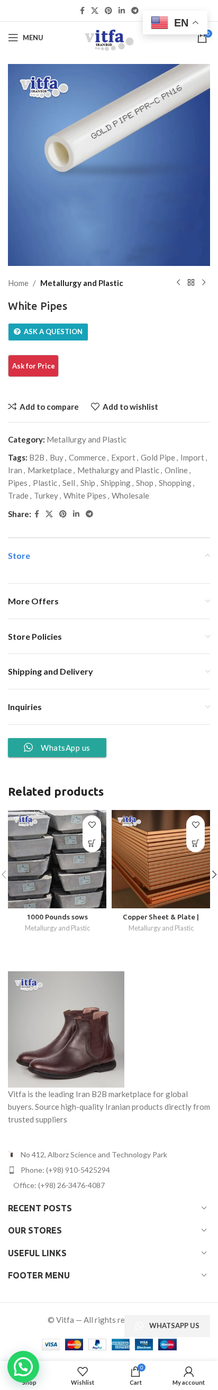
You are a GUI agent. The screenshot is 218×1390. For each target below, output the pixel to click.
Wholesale (130, 495)
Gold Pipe (158, 457)
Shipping (116, 482)
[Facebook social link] (82, 11)
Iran (15, 470)
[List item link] (109, 1170)
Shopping (175, 482)
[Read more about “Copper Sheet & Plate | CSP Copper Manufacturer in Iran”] (195, 843)
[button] (23, 1367)
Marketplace (50, 470)
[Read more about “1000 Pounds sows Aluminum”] (92, 843)
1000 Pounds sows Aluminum (57, 921)
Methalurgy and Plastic (118, 470)
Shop (144, 482)
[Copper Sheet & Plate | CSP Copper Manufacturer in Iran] (161, 859)
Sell (68, 482)
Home (18, 283)
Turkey (46, 495)
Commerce (87, 457)
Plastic (45, 482)
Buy (56, 457)
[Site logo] (108, 36)
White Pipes (84, 495)
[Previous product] (178, 283)
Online (176, 470)
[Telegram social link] (135, 11)
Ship (87, 482)
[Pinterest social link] (108, 11)
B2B (36, 457)
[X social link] (95, 11)
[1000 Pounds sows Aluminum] (57, 859)
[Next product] (203, 283)
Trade (18, 495)
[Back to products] (191, 283)
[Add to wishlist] (92, 824)
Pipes (18, 482)
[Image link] (66, 1028)
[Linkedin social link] (121, 11)
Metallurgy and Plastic (81, 283)
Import (192, 457)
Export (123, 457)
